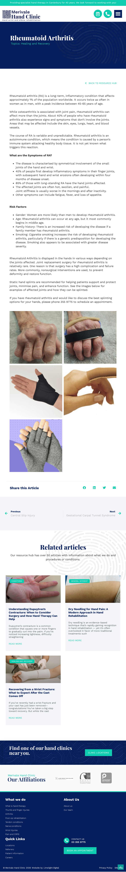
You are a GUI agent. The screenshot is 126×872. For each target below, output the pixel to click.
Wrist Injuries (11, 830)
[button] (118, 14)
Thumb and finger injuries (17, 810)
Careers (9, 858)
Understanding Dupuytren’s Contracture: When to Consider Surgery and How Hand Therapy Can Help (33, 614)
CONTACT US (77, 839)
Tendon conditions (14, 822)
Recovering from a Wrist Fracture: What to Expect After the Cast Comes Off (32, 692)
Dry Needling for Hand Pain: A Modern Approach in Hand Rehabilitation (88, 612)
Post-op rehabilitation (15, 818)
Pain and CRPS (12, 834)
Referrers (9, 849)
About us (68, 806)
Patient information (14, 853)
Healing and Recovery (35, 43)
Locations (10, 845)
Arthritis (9, 814)
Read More (15, 644)
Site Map (119, 868)
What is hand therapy (15, 806)
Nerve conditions (13, 826)
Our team (68, 810)
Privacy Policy (105, 868)
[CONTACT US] (66, 840)
